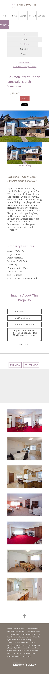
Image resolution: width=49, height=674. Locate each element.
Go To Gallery (24, 165)
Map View (15, 365)
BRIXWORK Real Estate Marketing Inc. (21, 640)
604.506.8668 (6, 24)
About (25, 39)
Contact (24, 54)
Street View (31, 365)
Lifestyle (24, 49)
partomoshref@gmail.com (24, 67)
